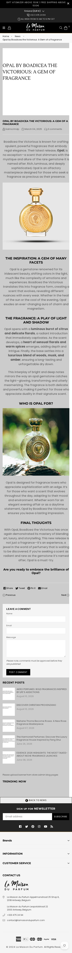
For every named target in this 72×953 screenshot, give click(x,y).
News (17, 36)
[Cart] (65, 27)
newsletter (36, 808)
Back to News (37, 800)
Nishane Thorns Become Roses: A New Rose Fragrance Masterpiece (41, 722)
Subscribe (60, 816)
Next (63, 595)
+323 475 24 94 (15, 914)
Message (11, 637)
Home (6, 36)
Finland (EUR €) (32, 10)
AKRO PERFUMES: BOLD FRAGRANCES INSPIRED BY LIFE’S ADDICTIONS (42, 691)
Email (9, 625)
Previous (11, 595)
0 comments (55, 129)
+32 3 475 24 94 (37, 15)
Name (9, 613)
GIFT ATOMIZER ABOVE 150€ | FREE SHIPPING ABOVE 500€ (36, 4)
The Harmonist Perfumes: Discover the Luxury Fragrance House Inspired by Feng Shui (42, 738)
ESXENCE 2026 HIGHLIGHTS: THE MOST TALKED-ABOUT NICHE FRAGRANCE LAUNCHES (42, 754)
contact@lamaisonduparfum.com (26, 920)
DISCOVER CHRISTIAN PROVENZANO (36, 705)
